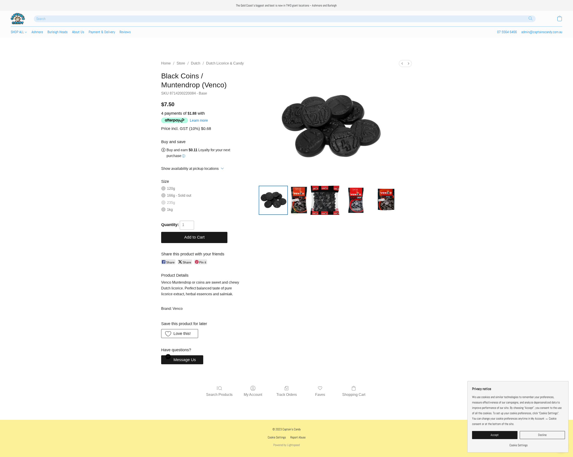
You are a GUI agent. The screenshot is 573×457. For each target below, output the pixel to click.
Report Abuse (298, 437)
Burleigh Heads (57, 32)
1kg (170, 209)
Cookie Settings (277, 437)
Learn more (199, 120)
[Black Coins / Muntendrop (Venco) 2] (324, 200)
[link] (518, 443)
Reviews (125, 32)
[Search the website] (530, 18)
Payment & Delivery (102, 32)
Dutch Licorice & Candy (225, 63)
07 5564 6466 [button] (507, 32)
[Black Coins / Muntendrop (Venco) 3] (355, 200)
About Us (78, 32)
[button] (18, 18)
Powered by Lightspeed (286, 445)
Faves (320, 395)
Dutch (195, 63)
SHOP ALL (18, 32)
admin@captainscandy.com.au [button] (541, 32)
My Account (253, 395)
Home (166, 63)
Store (181, 63)
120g (171, 188)
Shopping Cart (353, 395)
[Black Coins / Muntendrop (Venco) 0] (273, 200)
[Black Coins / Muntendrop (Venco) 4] (386, 200)
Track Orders (286, 395)
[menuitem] (402, 63)
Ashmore (37, 32)
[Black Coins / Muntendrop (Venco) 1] (299, 200)
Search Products (219, 395)
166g (179, 195)
